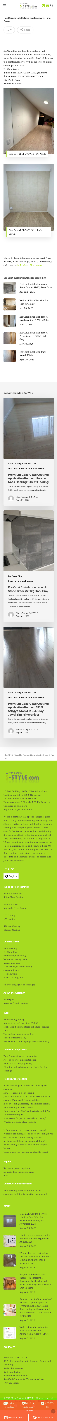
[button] (4, 5)
